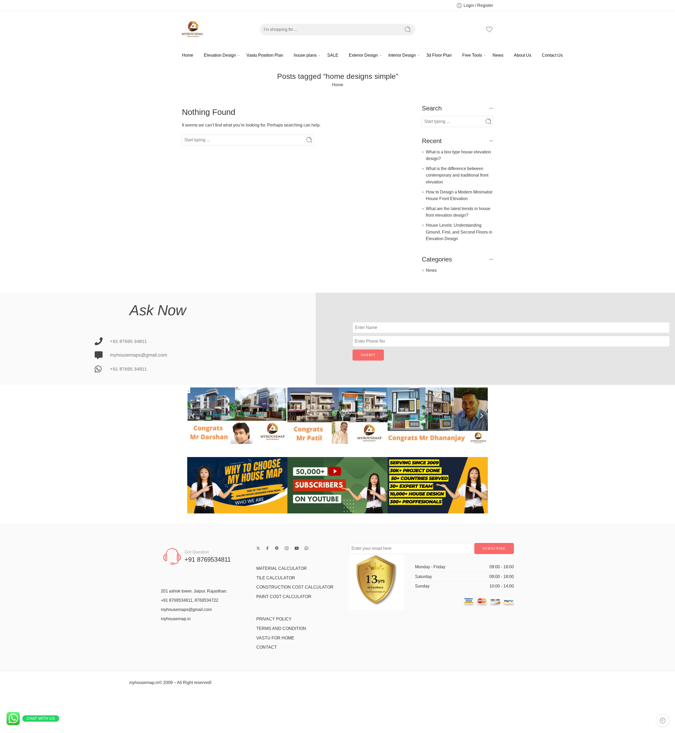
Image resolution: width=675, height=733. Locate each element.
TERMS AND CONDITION (281, 628)
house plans (305, 55)
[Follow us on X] (258, 548)
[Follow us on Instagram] (286, 548)
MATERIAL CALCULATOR (281, 568)
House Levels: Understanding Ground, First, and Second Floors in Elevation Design (459, 232)
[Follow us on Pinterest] (277, 548)
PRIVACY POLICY (274, 619)
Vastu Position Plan (265, 55)
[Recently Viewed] (662, 720)
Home (187, 55)
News (498, 55)
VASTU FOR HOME (275, 638)
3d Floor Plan (439, 55)
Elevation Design (220, 55)
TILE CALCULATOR (275, 578)
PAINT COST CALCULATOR (283, 596)
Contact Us (552, 55)
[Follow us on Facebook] (267, 548)
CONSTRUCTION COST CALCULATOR (295, 587)
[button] (193, 415)
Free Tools (472, 55)
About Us (522, 55)
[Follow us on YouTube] (296, 548)
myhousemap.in (176, 619)
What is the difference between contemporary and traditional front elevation (457, 175)
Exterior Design (363, 55)
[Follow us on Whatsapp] (306, 548)
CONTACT (266, 647)
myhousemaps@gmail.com (186, 609)
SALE (332, 55)
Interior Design (402, 55)
